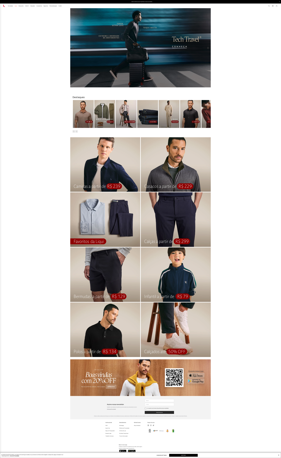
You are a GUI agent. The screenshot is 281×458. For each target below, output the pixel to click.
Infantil (27, 6)
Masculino (21, 6)
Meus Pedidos (137, 425)
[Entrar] (272, 5)
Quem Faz (107, 428)
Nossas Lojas (108, 433)
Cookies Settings (162, 455)
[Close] (278, 455)
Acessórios (39, 6)
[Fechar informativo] (279, 2)
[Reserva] (4, 6)
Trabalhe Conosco (109, 436)
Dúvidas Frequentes (123, 433)
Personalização (53, 6)
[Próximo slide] (208, 48)
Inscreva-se (159, 412)
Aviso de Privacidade (14, 456)
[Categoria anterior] (74, 131)
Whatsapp (121, 425)
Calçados (32, 6)
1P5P (106, 425)
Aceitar (183, 455)
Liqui (16, 6)
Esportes (46, 6)
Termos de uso (122, 430)
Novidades (10, 6)
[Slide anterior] (73, 48)
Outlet (60, 6)
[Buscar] (269, 5)
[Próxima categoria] (76, 131)
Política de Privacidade (111, 409)
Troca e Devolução (123, 436)
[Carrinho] (276, 5)
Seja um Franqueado (110, 430)
